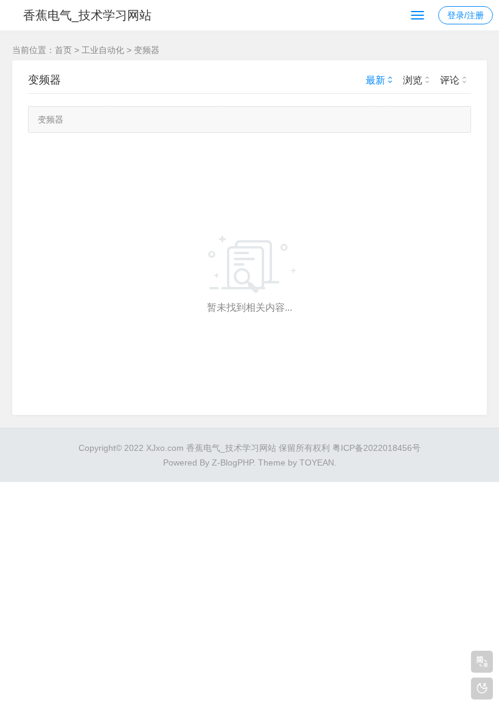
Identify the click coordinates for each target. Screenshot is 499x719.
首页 (63, 50)
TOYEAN (316, 462)
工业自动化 (103, 50)
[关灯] (482, 689)
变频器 (146, 50)
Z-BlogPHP (232, 462)
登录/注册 (465, 15)
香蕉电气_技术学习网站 (87, 15)
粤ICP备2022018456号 (376, 448)
